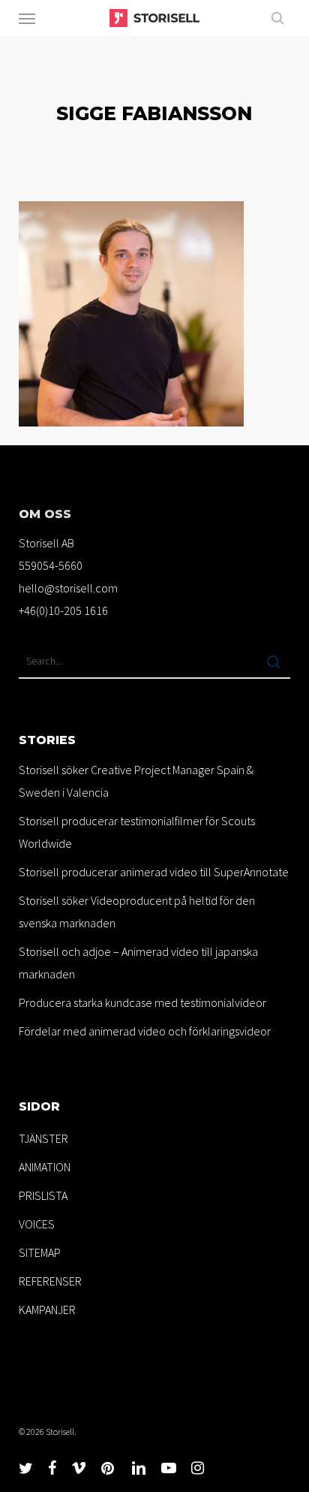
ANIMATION (44, 1166)
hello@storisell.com (68, 587)
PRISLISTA (43, 1195)
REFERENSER (50, 1281)
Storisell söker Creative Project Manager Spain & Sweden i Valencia (136, 781)
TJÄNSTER (43, 1138)
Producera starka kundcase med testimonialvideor (142, 1002)
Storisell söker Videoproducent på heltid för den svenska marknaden (137, 911)
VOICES (37, 1223)
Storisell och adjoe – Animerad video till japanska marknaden (138, 962)
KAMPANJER (47, 1309)
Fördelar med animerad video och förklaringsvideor (145, 1030)
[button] (27, 18)
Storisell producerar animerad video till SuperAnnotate (154, 871)
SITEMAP (40, 1252)
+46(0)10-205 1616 (63, 610)
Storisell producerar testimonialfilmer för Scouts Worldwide (137, 832)
